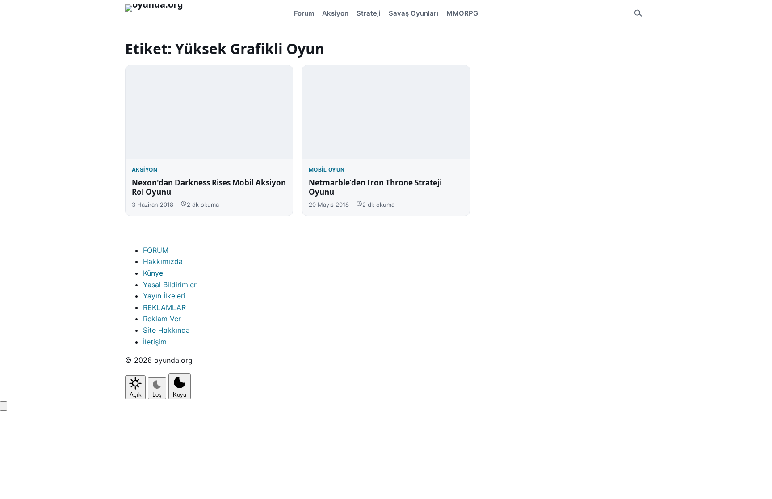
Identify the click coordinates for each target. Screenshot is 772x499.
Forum (304, 13)
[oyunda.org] (158, 13)
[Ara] (638, 13)
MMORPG (462, 13)
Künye (153, 272)
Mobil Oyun (327, 169)
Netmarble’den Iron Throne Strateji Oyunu (375, 187)
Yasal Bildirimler (170, 284)
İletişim (155, 341)
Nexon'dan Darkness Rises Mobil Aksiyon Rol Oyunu (209, 187)
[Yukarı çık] (3, 406)
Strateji (369, 13)
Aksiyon (335, 13)
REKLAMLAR (164, 307)
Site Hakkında (166, 330)
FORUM (155, 250)
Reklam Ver (162, 318)
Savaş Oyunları (413, 13)
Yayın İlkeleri (164, 295)
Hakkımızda (163, 261)
